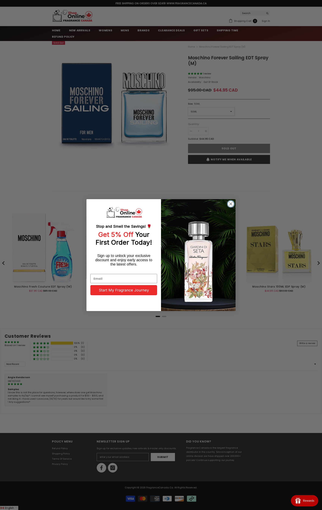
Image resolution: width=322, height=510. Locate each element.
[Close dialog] (231, 204)
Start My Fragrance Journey (124, 290)
